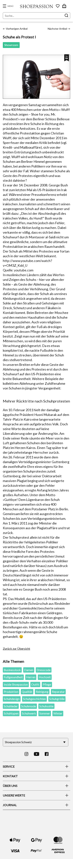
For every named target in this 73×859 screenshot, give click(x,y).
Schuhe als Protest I (19, 37)
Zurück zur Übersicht (16, 648)
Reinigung (42, 691)
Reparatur (58, 691)
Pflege (47, 684)
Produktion (11, 691)
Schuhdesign (12, 699)
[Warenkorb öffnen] (64, 6)
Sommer (44, 713)
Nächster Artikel (59, 28)
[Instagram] (26, 754)
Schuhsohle (46, 706)
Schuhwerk (29, 713)
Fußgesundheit (13, 677)
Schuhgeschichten (34, 699)
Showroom (11, 45)
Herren (30, 677)
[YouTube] (36, 754)
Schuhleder (11, 706)
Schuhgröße (57, 699)
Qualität (27, 691)
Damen (28, 670)
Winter (57, 713)
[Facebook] (46, 754)
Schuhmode (28, 706)
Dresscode (44, 670)
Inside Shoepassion (16, 684)
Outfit (35, 684)
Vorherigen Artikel (15, 28)
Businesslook (12, 670)
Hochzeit (45, 677)
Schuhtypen (11, 713)
